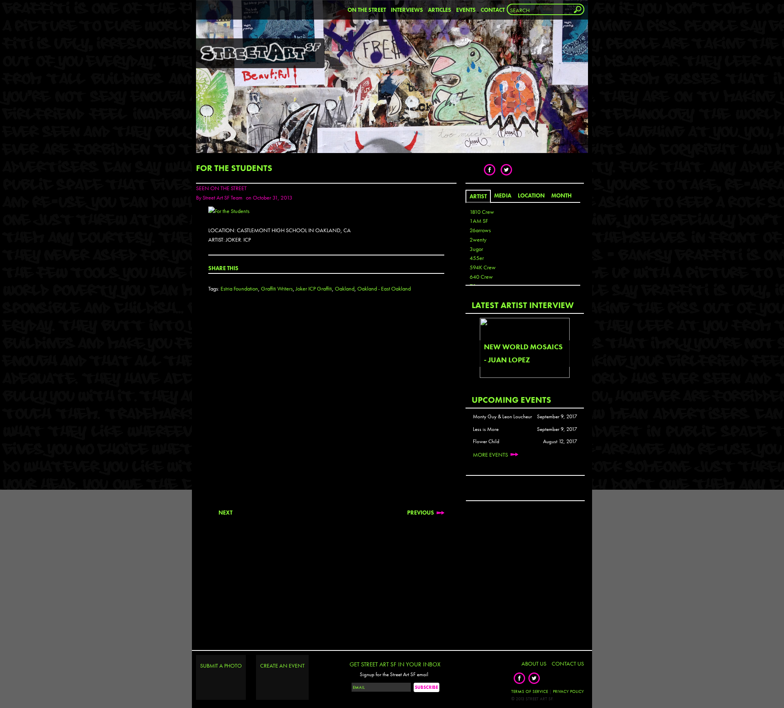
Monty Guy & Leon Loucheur (502, 416)
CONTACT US (568, 663)
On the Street (366, 9)
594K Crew (483, 267)
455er (477, 258)
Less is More (486, 429)
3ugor (476, 249)
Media (502, 195)
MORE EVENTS (490, 454)
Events (466, 9)
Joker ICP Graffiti (314, 288)
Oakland (344, 288)
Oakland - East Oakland (384, 288)
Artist (478, 196)
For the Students (234, 167)
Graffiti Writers (277, 288)
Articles (439, 9)
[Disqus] (326, 407)
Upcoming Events (511, 399)
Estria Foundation (239, 288)
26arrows (480, 230)
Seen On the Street (221, 188)
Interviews (407, 9)
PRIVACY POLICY (568, 691)
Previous (420, 512)
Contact (493, 9)
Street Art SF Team (223, 197)
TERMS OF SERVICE (529, 691)
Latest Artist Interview (523, 305)
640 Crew (481, 276)
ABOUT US (533, 663)
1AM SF (479, 220)
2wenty (478, 239)
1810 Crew (482, 211)
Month (561, 195)
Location (531, 195)
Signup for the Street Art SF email (394, 674)
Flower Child (486, 441)
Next (225, 512)
